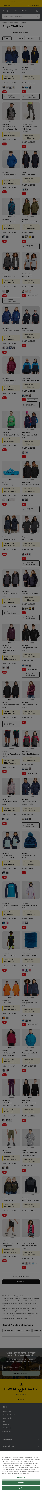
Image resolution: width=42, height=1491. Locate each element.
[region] (21, 1471)
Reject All (21, 1482)
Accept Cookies (21, 1488)
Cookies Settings (21, 1477)
